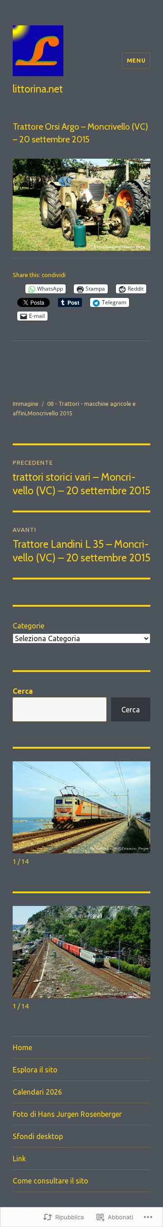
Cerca (23, 691)
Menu (136, 60)
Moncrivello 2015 (50, 413)
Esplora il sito (35, 1070)
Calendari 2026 (37, 1092)
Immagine (25, 403)
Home (22, 1047)
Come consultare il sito (50, 1181)
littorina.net (38, 89)
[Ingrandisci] (138, 170)
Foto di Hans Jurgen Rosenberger (67, 1114)
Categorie (28, 626)
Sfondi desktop (38, 1136)
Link (19, 1158)
